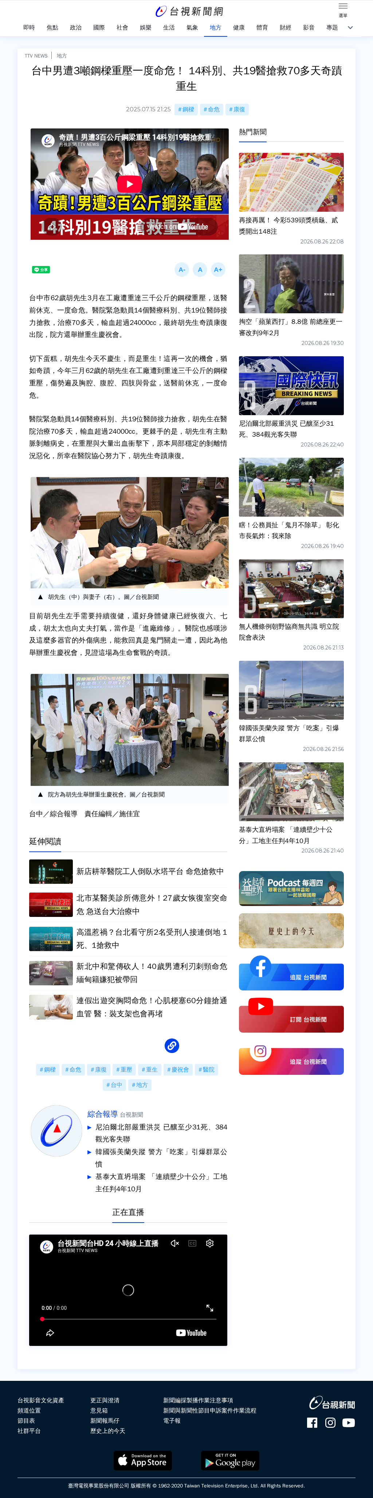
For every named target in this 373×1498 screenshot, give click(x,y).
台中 (116, 1085)
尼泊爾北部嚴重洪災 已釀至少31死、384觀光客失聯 (161, 1133)
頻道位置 (29, 1410)
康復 (239, 109)
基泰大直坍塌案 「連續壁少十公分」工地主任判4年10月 (161, 1182)
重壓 (126, 1069)
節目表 (26, 1421)
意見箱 (99, 1410)
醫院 (209, 1069)
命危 (214, 109)
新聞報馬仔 (104, 1421)
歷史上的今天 (107, 1431)
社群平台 (29, 1431)
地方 (62, 55)
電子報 (172, 1421)
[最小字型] (181, 269)
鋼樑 (188, 109)
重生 (152, 1069)
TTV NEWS (36, 55)
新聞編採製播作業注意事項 (198, 1400)
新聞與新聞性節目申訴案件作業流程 (209, 1410)
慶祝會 (180, 1069)
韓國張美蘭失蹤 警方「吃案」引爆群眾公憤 (161, 1158)
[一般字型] (200, 269)
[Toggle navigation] (343, 7)
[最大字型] (218, 269)
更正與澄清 (104, 1400)
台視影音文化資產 (40, 1400)
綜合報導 (102, 1114)
